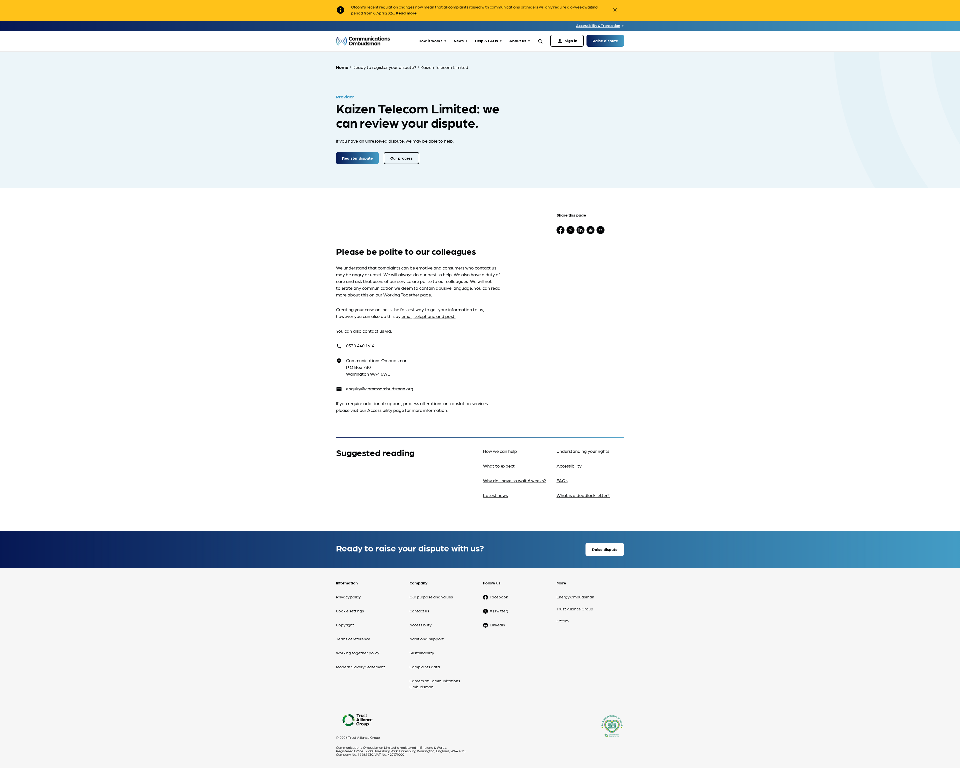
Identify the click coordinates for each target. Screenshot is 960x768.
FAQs (562, 480)
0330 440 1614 (360, 345)
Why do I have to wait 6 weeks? (514, 480)
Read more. (407, 12)
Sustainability (422, 652)
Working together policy (357, 652)
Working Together (401, 294)
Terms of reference (353, 638)
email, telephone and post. (429, 316)
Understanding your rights (582, 451)
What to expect (499, 466)
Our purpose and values (431, 596)
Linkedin (497, 624)
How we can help (500, 451)
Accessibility (379, 410)
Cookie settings (350, 610)
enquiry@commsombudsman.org (379, 388)
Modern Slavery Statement (360, 666)
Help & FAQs (486, 40)
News (459, 40)
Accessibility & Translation (598, 25)
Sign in (567, 41)
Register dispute (357, 158)
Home (342, 67)
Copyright (345, 624)
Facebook (499, 596)
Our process (401, 158)
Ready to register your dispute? (384, 67)
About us (517, 40)
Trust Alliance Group (574, 608)
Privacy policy (348, 596)
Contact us (419, 610)
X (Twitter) (499, 610)
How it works (430, 40)
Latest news (495, 495)
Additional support (427, 638)
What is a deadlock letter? (583, 495)
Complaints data (425, 666)
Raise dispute (605, 40)
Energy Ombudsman (575, 596)
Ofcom (562, 620)
